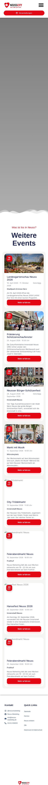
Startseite (27, 711)
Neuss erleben (29, 721)
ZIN (25, 725)
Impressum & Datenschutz (33, 730)
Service (26, 716)
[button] (41, 5)
